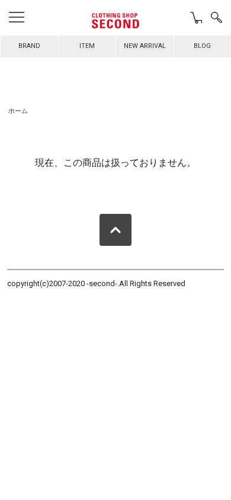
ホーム (18, 111)
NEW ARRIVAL (145, 46)
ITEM (87, 46)
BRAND (29, 46)
